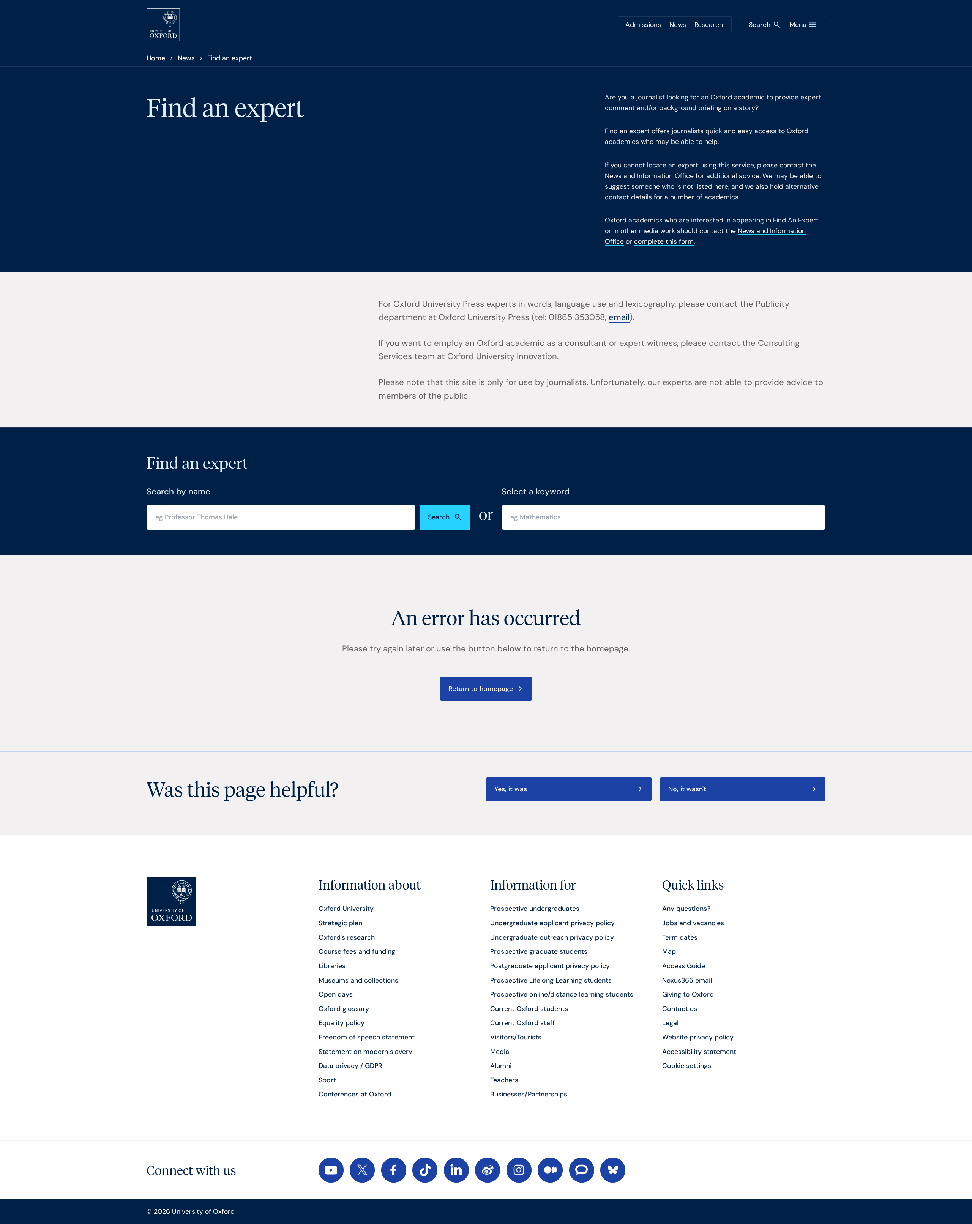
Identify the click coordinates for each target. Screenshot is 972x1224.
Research (708, 25)
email (619, 317)
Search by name (178, 491)
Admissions (643, 25)
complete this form (664, 241)
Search (439, 517)
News (677, 25)
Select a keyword (536, 491)
